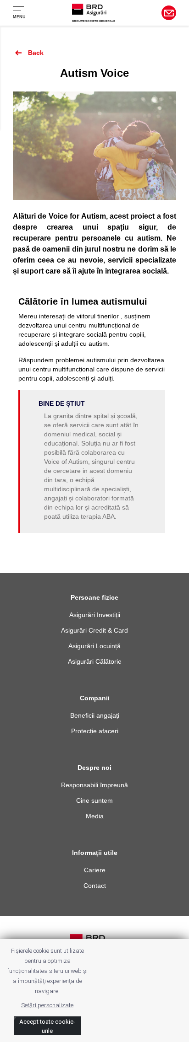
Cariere (95, 870)
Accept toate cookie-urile (47, 1026)
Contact (94, 885)
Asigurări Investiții (94, 614)
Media (95, 816)
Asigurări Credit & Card (94, 630)
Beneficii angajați (94, 715)
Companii (95, 698)
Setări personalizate (47, 1005)
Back (35, 52)
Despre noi (94, 767)
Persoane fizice (94, 597)
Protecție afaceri (94, 731)
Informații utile (94, 852)
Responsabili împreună (94, 785)
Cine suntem (94, 800)
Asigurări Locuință (94, 646)
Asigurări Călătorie (95, 661)
